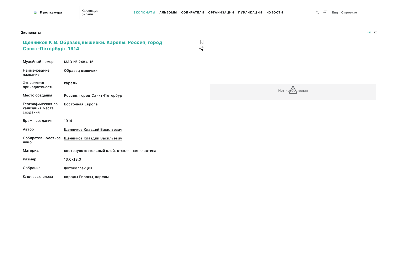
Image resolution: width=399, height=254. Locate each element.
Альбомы (168, 12)
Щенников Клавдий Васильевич (93, 129)
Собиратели (192, 12)
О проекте (349, 12)
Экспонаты (144, 12)
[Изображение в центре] (375, 32)
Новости (274, 12)
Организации (221, 12)
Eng (335, 12)
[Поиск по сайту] (317, 12)
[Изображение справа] (369, 32)
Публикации (250, 12)
